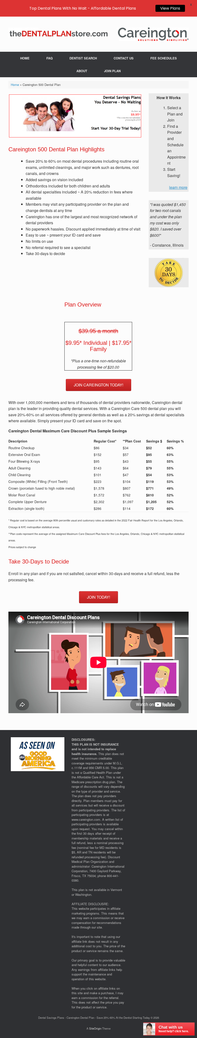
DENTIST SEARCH (83, 58)
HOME (25, 58)
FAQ (49, 58)
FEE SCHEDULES (163, 58)
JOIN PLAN (112, 71)
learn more (178, 187)
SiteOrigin (95, 1028)
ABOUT (81, 71)
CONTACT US (124, 58)
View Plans (170, 8)
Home (15, 84)
